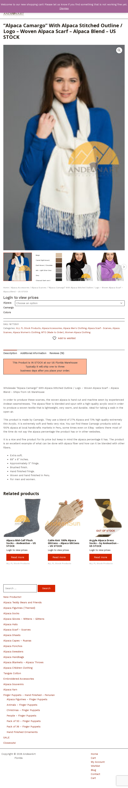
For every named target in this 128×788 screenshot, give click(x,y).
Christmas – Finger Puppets (23, 710)
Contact (95, 774)
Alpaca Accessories (20, 288)
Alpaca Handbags (13, 657)
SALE (6, 737)
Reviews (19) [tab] (57, 353)
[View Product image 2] (48, 267)
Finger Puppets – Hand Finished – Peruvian (29, 695)
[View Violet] (110, 267)
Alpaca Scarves (39, 288)
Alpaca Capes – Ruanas (17, 640)
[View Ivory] (17, 267)
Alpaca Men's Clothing (74, 328)
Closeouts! (9, 742)
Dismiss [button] (64, 8)
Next (123, 266)
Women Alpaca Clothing (77, 332)
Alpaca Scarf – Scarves (17, 629)
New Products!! (12, 596)
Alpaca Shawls (11, 635)
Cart (93, 757)
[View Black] (79, 267)
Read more (17, 557)
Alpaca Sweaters (13, 651)
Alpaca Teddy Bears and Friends (22, 602)
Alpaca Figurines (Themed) (19, 607)
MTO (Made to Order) (52, 332)
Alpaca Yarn (10, 689)
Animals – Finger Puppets (22, 704)
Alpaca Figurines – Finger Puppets (27, 699)
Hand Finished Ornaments (22, 732)
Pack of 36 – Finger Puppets (23, 726)
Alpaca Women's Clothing (26, 332)
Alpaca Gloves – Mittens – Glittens (23, 618)
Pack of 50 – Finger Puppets (24, 721)
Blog (93, 770)
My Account (98, 761)
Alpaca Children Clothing (17, 667)
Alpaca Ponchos (12, 646)
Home (6, 288)
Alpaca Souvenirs (13, 684)
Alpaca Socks (11, 613)
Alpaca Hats (10, 624)
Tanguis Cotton (12, 673)
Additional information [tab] (33, 353)
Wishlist (95, 765)
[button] (119, 50)
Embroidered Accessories (18, 678)
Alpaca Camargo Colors (8, 307)
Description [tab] (10, 353)
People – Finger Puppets (21, 715)
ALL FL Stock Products (28, 328)
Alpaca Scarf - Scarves (99, 328)
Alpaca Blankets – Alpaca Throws (23, 662)
